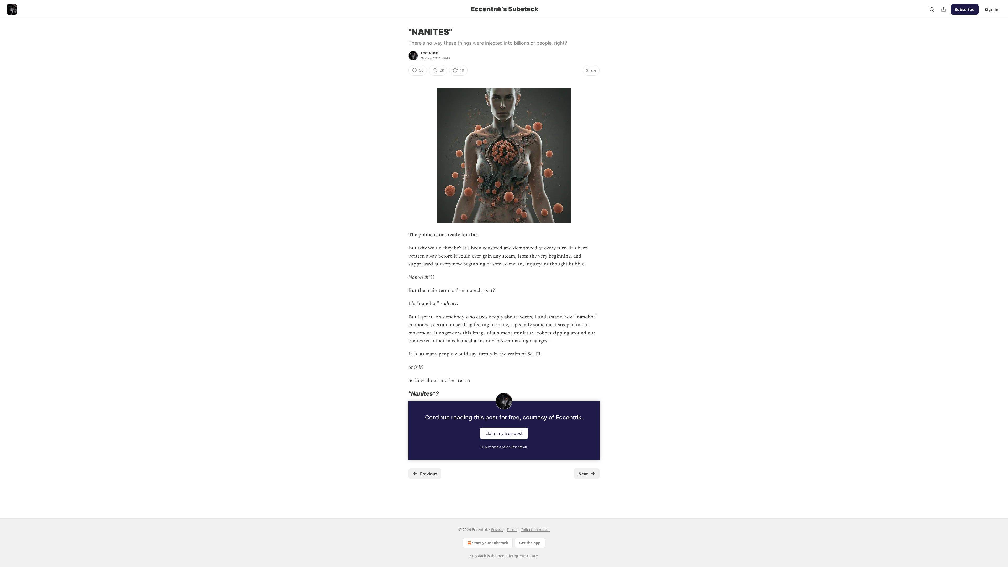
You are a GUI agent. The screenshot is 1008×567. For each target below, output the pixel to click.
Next (583, 473)
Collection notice (535, 529)
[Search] (932, 9)
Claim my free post (504, 433)
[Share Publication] (943, 9)
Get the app (529, 542)
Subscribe (964, 9)
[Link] (401, 393)
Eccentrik (429, 53)
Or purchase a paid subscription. (504, 447)
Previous (428, 473)
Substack (478, 555)
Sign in (992, 9)
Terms (512, 529)
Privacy (497, 529)
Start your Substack (490, 542)
